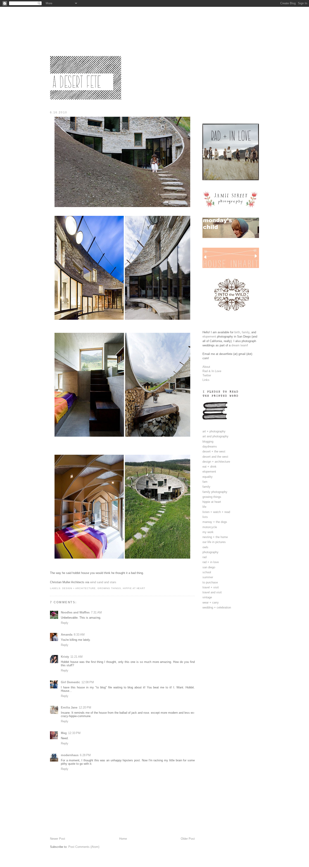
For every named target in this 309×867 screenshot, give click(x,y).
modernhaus (69, 755)
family (246, 332)
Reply (64, 623)
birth (237, 332)
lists (205, 517)
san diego (208, 567)
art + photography (214, 431)
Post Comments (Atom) (83, 846)
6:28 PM (85, 755)
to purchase (210, 582)
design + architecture (79, 588)
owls (205, 547)
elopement (209, 336)
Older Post (188, 838)
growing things (109, 588)
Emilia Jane (69, 707)
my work (208, 532)
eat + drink (209, 466)
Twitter (206, 375)
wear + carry (210, 602)
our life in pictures (214, 542)
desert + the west (213, 451)
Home (123, 838)
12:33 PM (74, 733)
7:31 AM (96, 612)
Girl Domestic (70, 682)
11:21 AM (76, 656)
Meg (64, 733)
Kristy (65, 656)
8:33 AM (79, 634)
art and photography (215, 436)
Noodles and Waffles (75, 612)
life (204, 506)
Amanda (66, 634)
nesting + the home (215, 537)
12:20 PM (85, 707)
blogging (207, 441)
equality (207, 476)
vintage (207, 597)
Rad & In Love (211, 371)
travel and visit (212, 592)
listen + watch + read (216, 512)
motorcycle (209, 527)
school (206, 572)
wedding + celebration (216, 607)
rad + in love (210, 562)
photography (210, 552)
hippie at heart (134, 588)
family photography (214, 492)
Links (205, 380)
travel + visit (210, 587)
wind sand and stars (103, 582)
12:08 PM (87, 682)
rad (204, 557)
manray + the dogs (214, 522)
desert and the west (215, 456)
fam (204, 481)
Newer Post (57, 838)
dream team (239, 345)
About (206, 366)
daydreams (209, 446)
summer (207, 577)
